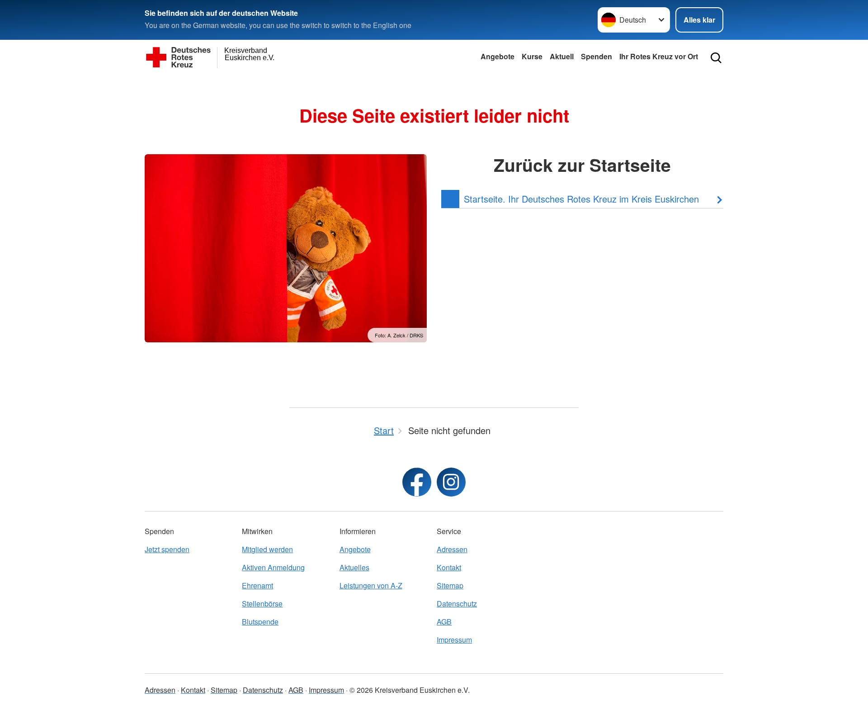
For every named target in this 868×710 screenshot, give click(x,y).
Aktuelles (354, 567)
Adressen (452, 549)
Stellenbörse (262, 603)
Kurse (532, 56)
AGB (444, 621)
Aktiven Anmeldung (273, 567)
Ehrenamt (257, 585)
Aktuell (562, 56)
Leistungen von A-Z (371, 585)
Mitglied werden (267, 549)
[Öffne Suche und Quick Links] (716, 58)
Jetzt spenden (167, 549)
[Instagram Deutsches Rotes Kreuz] (451, 482)
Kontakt (449, 567)
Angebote (497, 56)
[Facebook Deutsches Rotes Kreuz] (416, 482)
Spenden (596, 56)
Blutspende (260, 621)
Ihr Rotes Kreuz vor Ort (658, 56)
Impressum (454, 639)
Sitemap (450, 585)
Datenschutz (457, 603)
